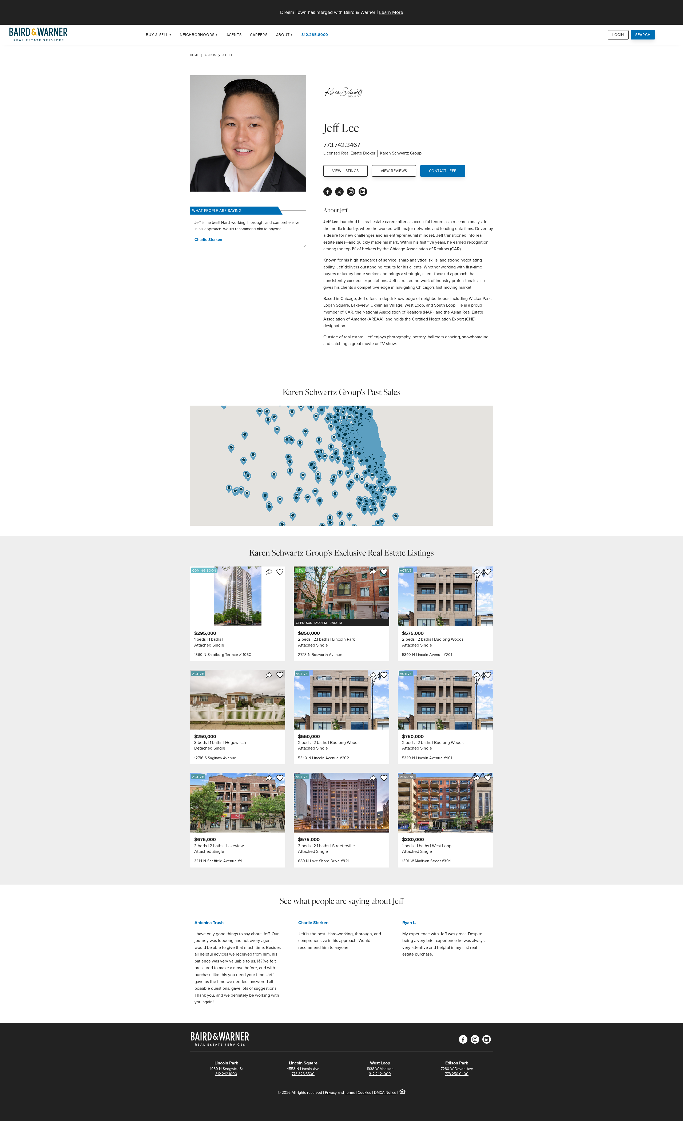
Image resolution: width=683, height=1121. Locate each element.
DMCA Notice (385, 1092)
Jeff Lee (228, 55)
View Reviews (394, 170)
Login (618, 34)
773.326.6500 (303, 1073)
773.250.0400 (456, 1073)
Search (643, 34)
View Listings (345, 170)
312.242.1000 (226, 1073)
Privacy (331, 1092)
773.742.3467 (341, 144)
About (283, 34)
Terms (350, 1092)
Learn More (391, 12)
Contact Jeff (442, 170)
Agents (234, 34)
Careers (258, 34)
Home (194, 55)
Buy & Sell (157, 34)
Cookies (364, 1092)
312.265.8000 (314, 34)
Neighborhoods (197, 34)
